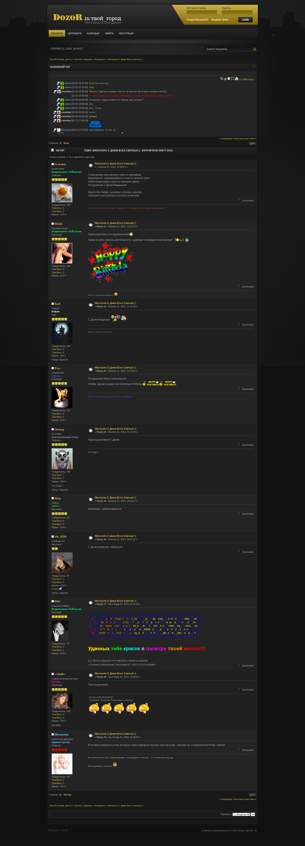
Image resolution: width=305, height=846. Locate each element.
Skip (58, 498)
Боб (58, 303)
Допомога (75, 33)
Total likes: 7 (58, 475)
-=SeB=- (60, 674)
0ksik (58, 223)
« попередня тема (228, 138)
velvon (67, 83)
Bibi (57, 601)
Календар (93, 33)
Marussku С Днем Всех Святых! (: (116, 163)
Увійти (109, 33)
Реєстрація (126, 33)
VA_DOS (60, 536)
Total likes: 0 (58, 208)
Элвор (59, 429)
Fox (57, 368)
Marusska (66, 130)
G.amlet (60, 164)
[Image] (93, 116)
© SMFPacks (247, 79)
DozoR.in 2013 (58, 830)
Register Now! (219, 19)
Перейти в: (226, 814)
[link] (92, 83)
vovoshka (66, 91)
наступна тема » (247, 138)
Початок (57, 33)
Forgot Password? (197, 19)
